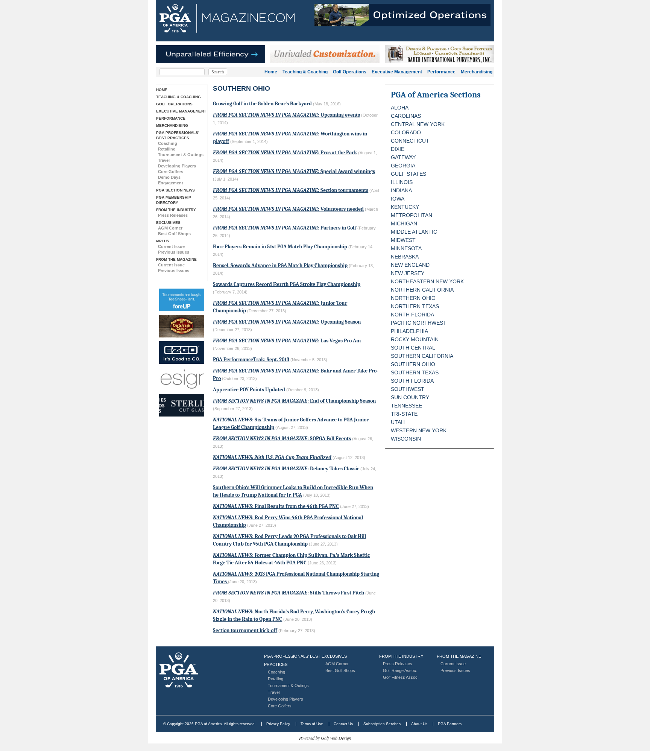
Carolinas (406, 116)
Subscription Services (382, 724)
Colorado (406, 132)
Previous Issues (173, 252)
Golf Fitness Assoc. (401, 677)
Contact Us (343, 724)
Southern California (422, 356)
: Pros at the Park (285, 152)
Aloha (400, 108)
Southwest (407, 389)
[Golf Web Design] (182, 379)
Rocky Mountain (415, 339)
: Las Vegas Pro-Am (287, 340)
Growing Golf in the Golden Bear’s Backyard (262, 103)
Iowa (397, 199)
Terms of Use (312, 724)
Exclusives (168, 222)
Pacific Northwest (418, 323)
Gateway (403, 157)
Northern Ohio (413, 298)
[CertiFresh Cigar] (182, 326)
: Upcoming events (286, 115)
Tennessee (406, 406)
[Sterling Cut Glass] (182, 405)
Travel (164, 160)
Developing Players (177, 166)
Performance (441, 71)
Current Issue (171, 246)
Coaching (167, 143)
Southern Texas (415, 372)
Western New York (418, 430)
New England (410, 265)
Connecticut (410, 141)
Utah (398, 422)
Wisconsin (406, 439)
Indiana (401, 190)
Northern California (422, 290)
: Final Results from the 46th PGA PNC (276, 506)
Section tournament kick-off (245, 630)
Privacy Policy (278, 724)
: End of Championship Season (294, 401)
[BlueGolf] (182, 300)
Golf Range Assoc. (400, 670)
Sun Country (410, 397)
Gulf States (408, 174)
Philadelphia (409, 331)
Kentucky (405, 207)
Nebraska (405, 257)
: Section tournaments (290, 190)
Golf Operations (349, 71)
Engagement (170, 183)
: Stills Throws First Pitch (288, 593)
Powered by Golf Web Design (325, 738)
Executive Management (397, 71)
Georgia (403, 166)
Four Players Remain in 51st (280, 246)
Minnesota (406, 248)
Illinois (402, 182)
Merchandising (476, 71)
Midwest (403, 240)
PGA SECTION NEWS (175, 190)
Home (270, 71)
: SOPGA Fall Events (282, 438)
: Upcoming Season (287, 322)
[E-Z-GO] (182, 352)
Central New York (418, 124)
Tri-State (404, 414)
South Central (413, 348)
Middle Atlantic (414, 232)
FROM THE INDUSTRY (176, 210)
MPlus (162, 241)
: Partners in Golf (284, 228)
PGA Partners (450, 724)
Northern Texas (415, 306)
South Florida (412, 381)
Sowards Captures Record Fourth (286, 284)
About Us (419, 724)
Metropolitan (411, 215)
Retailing (167, 149)
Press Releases (173, 215)
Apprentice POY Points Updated (249, 389)
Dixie (397, 149)
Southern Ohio (413, 364)
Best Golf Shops (174, 233)
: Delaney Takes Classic (286, 468)
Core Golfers (170, 171)
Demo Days (169, 177)
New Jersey (407, 273)
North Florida (412, 315)
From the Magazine (176, 259)
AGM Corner (170, 228)
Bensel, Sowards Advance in (280, 265)
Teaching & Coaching (305, 71)
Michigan (404, 223)
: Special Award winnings (294, 171)
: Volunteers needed (288, 209)
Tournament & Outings (181, 154)
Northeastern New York (427, 281)
